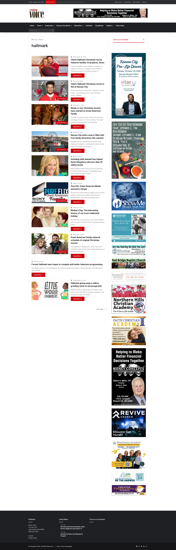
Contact (30, 536)
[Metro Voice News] (36, 13)
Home (32, 26)
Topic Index (120, 26)
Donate (144, 2)
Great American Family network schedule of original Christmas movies (85, 240)
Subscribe (127, 2)
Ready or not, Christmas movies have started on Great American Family (86, 111)
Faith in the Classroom (64, 2)
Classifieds (99, 26)
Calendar (89, 26)
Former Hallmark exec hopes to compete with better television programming (67, 264)
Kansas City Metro (63, 26)
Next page (100, 309)
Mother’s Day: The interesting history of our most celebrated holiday (85, 213)
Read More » (77, 75)
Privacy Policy (32, 538)
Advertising (136, 2)
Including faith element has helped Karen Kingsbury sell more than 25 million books (87, 162)
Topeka (109, 26)
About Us (118, 2)
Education (78, 26)
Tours (39, 26)
